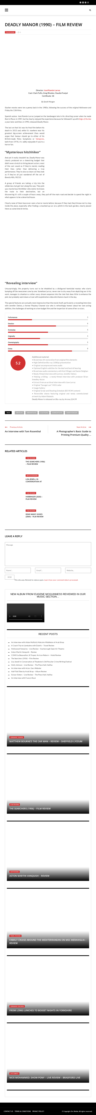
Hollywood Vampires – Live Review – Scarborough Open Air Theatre (37, 649)
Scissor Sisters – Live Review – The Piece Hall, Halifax (31, 675)
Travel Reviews (15, 936)
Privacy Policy (38, 1111)
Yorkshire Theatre (16, 737)
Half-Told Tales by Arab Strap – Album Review (29, 671)
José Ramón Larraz (52, 90)
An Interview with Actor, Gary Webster (26, 668)
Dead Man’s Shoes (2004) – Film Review (34, 515)
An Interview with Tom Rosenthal (23, 431)
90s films (19, 412)
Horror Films (57, 412)
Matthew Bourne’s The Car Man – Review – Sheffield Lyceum (45, 741)
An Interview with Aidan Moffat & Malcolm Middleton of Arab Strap (37, 642)
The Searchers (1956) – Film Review (35, 462)
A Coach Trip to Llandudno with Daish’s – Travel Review (32, 645)
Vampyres (40, 139)
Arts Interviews (32, 475)
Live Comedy (14, 1073)
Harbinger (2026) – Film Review (34, 497)
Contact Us (8, 1111)
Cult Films (44, 412)
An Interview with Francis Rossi (23, 678)
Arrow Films (31, 412)
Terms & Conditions (23, 1111)
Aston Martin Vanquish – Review (24, 652)
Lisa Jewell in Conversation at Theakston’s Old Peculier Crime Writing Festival (41, 662)
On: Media (74, 1111)
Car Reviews (14, 872)
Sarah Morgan (71, 412)
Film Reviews (10, 32)
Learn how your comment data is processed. (61, 580)
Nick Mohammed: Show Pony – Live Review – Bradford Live (44, 1077)
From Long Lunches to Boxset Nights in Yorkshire (40, 1010)
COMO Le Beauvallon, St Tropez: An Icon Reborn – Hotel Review (36, 655)
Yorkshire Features (17, 1006)
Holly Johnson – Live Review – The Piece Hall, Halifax (31, 665)
